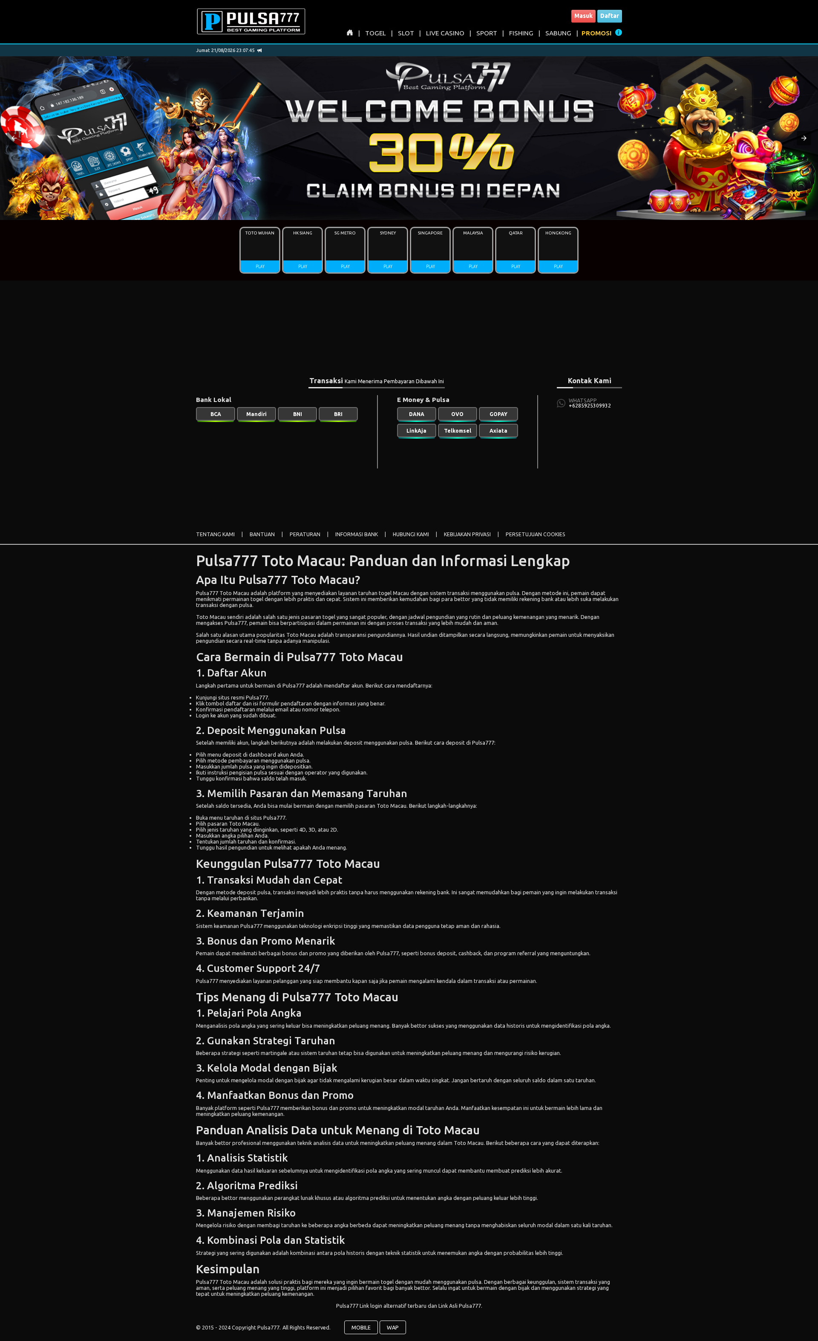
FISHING (521, 33)
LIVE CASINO (445, 33)
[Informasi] (618, 34)
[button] (14, 138)
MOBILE (361, 1327)
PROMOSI (597, 33)
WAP (393, 1327)
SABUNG (558, 33)
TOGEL (375, 33)
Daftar (609, 15)
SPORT (486, 33)
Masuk (583, 15)
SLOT (406, 33)
